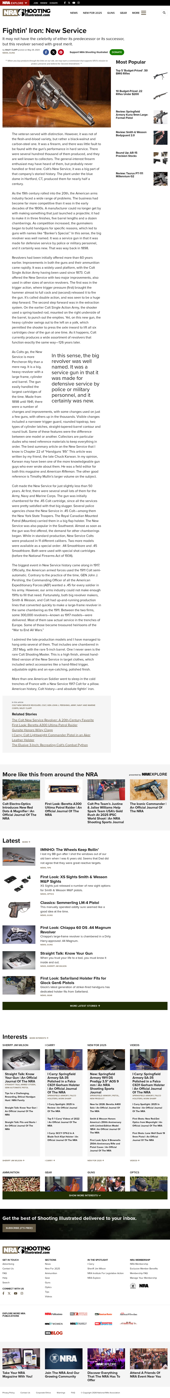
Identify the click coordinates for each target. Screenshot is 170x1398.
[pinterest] (61, 50)
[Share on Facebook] (46, 50)
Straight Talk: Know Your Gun (66, 953)
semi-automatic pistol (16, 1087)
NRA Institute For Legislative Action (105, 1273)
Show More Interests (103, 1195)
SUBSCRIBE (19, 1228)
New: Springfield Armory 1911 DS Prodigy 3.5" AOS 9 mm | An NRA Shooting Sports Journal (104, 1083)
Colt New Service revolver (26, 705)
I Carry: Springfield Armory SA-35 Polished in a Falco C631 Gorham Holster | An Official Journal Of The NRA (63, 1083)
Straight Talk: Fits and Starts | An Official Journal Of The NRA (21, 1125)
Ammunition (10, 1172)
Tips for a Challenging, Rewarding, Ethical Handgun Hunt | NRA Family (20, 1097)
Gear (123, 13)
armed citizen (28, 1084)
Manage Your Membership (143, 1278)
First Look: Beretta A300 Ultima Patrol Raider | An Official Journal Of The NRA (63, 809)
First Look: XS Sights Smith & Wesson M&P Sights (73, 879)
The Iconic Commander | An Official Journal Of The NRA (148, 807)
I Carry (50, 1045)
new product (97, 1098)
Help (4, 1278)
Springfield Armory (58, 1095)
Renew (43, 2)
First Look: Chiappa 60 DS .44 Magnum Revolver (75, 930)
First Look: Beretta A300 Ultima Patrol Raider (45, 725)
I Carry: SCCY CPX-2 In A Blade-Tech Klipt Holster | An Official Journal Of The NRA (62, 1136)
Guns (111, 13)
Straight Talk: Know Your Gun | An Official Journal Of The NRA (21, 1077)
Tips (49, 867)
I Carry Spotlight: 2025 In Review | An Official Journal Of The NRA (62, 1108)
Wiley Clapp (25, 708)
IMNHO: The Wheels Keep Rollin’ (69, 850)
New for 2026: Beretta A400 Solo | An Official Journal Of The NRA (105, 1108)
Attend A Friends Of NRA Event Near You (145, 1374)
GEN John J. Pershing (58, 705)
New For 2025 (92, 13)
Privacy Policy (8, 1392)
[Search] (164, 13)
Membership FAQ (139, 1273)
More (25, 841)
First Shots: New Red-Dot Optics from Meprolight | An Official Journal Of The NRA (147, 1122)
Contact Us (8, 1268)
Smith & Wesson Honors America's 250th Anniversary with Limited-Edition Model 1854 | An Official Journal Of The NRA (105, 1125)
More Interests (38, 1038)
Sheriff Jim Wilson (57, 966)
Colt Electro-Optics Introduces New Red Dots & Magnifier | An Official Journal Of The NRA (19, 811)
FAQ (4, 1273)
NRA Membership (139, 1264)
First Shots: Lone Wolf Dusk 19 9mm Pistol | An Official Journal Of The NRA (148, 1136)
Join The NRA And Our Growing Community (62, 1374)
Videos (134, 1045)
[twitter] (53, 50)
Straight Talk (12, 1084)
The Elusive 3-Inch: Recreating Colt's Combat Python (50, 744)
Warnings (61, 1392)
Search (6, 1282)
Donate (54, 2)
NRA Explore (94, 1278)
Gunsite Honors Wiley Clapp (32, 729)
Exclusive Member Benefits (144, 1268)
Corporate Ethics (43, 1392)
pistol (115, 1095)
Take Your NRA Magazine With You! (17, 1374)
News (74, 13)
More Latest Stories (98, 1006)
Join (36, 2)
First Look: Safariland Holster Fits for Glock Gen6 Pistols (73, 980)
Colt (44, 705)
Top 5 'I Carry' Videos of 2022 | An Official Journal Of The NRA (63, 1122)
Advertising (8, 1264)
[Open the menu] (143, 12)
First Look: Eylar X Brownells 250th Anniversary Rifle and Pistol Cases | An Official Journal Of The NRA (105, 1145)
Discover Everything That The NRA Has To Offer (103, 1376)
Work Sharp (64, 1098)
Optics (50, 894)
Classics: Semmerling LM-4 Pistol (69, 903)
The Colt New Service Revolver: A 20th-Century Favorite (53, 720)
